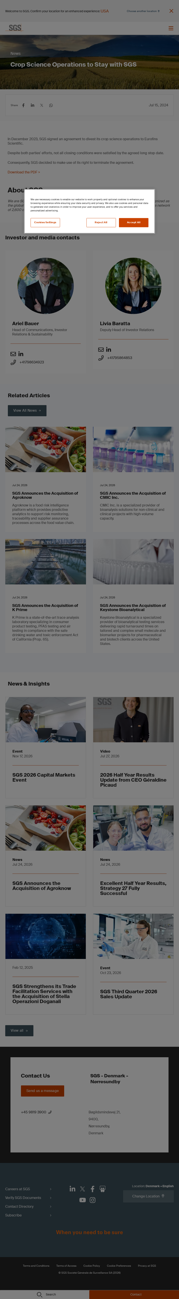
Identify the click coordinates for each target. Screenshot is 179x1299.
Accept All (134, 222)
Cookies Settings (45, 222)
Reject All (101, 222)
